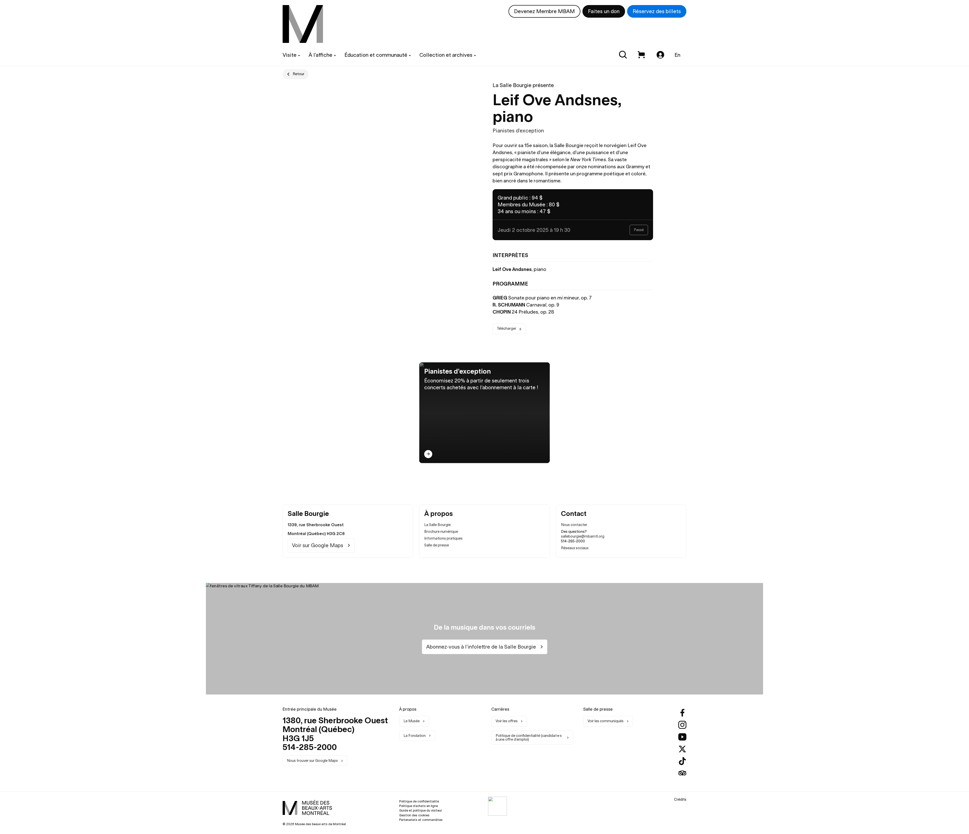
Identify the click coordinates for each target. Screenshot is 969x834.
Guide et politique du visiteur (420, 810)
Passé (639, 230)
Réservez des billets (657, 11)
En (677, 55)
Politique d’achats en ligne (418, 806)
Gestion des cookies (414, 815)
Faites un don (604, 11)
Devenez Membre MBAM (544, 11)
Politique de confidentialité (419, 801)
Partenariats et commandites (421, 819)
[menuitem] (303, 24)
